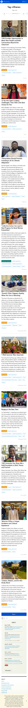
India (24, 379)
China (24, 377)
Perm (3, 199)
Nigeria (3, 382)
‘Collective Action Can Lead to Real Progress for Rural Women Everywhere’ (12, 228)
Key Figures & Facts (5, 683)
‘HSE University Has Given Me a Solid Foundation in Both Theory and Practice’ (12, 465)
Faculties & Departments (6, 686)
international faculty (12, 193)
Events (14, 622)
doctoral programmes (6, 266)
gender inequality (16, 266)
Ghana (3, 75)
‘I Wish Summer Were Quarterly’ (12, 355)
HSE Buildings (4, 692)
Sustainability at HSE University (7, 685)
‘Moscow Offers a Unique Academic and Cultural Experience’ (10, 523)
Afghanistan (14, 325)
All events (7, 670)
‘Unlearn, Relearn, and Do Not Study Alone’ (11, 581)
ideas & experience (12, 70)
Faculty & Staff (4, 690)
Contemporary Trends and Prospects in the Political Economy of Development (12, 637)
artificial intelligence (16, 196)
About (3, 679)
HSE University (6, 1)
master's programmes (17, 72)
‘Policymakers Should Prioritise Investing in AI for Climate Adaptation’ (11, 160)
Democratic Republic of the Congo (9, 379)
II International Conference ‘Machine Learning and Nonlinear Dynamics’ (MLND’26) (12, 647)
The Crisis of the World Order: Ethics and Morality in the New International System (13, 628)
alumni (9, 487)
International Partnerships (6, 688)
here (19, 698)
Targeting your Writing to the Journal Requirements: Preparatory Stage (13, 661)
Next (13, 614)
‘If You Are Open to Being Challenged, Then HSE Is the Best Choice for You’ (13, 102)
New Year (4, 328)
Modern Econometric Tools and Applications (12, 654)
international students (6, 72)
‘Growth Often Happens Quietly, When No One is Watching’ (12, 294)
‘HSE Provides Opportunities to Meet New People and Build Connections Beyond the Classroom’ (12, 41)
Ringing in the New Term (9, 409)
